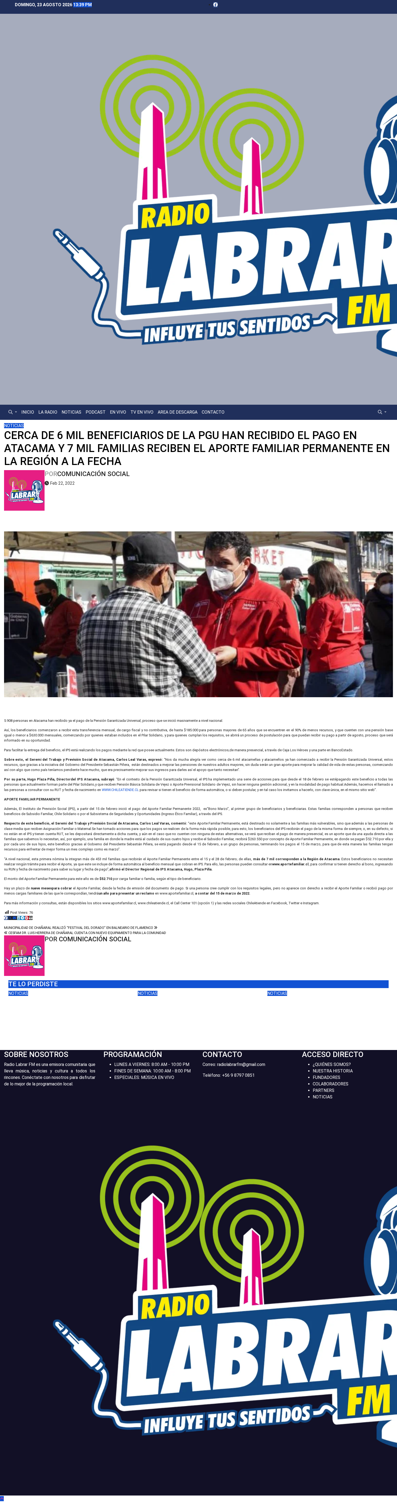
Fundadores (326, 1077)
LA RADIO (47, 412)
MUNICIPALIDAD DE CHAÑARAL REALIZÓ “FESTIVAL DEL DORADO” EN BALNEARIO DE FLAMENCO (79, 928)
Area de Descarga (177, 412)
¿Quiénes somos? (332, 1064)
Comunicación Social (93, 474)
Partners (323, 1090)
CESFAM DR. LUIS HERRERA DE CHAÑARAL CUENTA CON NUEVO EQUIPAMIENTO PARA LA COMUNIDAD (87, 933)
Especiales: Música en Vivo (144, 1077)
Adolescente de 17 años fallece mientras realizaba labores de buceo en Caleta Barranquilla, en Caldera (325, 1012)
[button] (12, 412)
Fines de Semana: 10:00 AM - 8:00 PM (152, 1071)
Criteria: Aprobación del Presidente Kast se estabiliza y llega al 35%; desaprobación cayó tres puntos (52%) (196, 1012)
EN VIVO (118, 412)
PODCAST (96, 412)
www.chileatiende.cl (120, 790)
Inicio (27, 412)
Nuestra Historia (333, 1071)
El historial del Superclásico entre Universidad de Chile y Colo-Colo (67, 1008)
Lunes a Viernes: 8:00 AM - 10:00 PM (151, 1064)
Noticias (71, 412)
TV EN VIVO (141, 412)
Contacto (213, 412)
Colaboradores (330, 1083)
